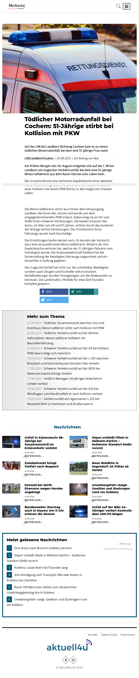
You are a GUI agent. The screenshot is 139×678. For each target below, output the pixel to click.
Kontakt (93, 635)
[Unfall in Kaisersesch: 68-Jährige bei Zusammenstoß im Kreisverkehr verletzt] (11, 442)
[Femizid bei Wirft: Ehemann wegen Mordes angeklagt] (11, 488)
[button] (54, 292)
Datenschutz (109, 635)
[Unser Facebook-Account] (66, 660)
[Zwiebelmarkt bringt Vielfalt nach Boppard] (11, 465)
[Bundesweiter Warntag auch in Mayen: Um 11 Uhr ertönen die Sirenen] (11, 511)
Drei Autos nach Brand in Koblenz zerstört (43, 548)
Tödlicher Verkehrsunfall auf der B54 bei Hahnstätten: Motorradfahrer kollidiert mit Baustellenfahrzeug (62, 338)
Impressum (128, 635)
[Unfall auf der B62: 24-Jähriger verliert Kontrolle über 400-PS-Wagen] (79, 511)
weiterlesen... (34, 456)
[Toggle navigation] (126, 6)
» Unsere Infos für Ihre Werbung (117, 548)
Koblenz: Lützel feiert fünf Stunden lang (41, 568)
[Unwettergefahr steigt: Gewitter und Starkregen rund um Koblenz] (79, 489)
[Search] (118, 7)
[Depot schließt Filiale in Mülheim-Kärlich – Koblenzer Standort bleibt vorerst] (79, 442)
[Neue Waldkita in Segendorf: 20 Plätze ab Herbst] (79, 468)
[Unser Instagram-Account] (73, 660)
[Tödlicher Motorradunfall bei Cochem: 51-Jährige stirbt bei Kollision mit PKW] (69, 68)
